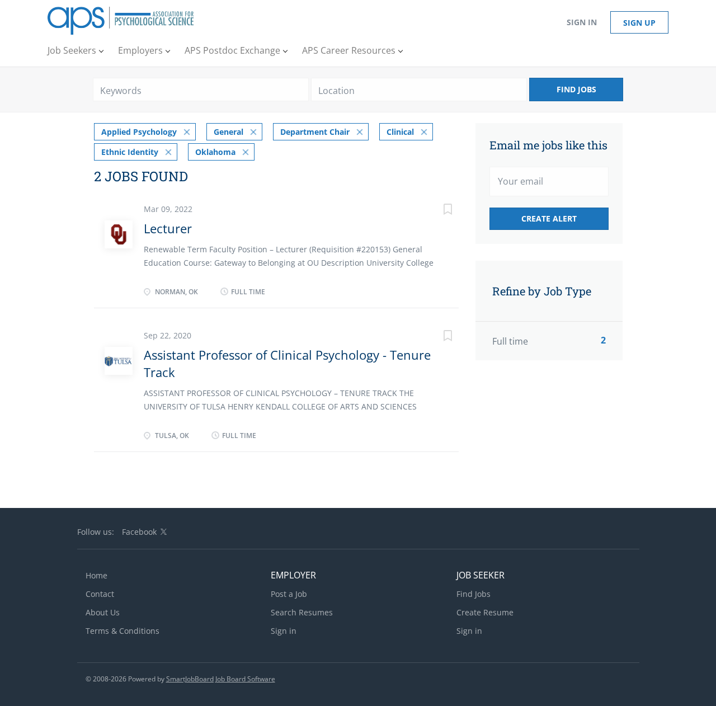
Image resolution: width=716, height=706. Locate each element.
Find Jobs (576, 89)
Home (96, 575)
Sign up (639, 22)
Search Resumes (302, 612)
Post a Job (289, 594)
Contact (100, 594)
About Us (103, 612)
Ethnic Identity (129, 152)
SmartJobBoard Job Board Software (220, 679)
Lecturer (168, 228)
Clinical (400, 131)
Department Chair (315, 131)
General (228, 131)
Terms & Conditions (122, 630)
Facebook (139, 531)
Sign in (582, 22)
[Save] (436, 211)
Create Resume (485, 612)
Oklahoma (215, 152)
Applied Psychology (139, 131)
